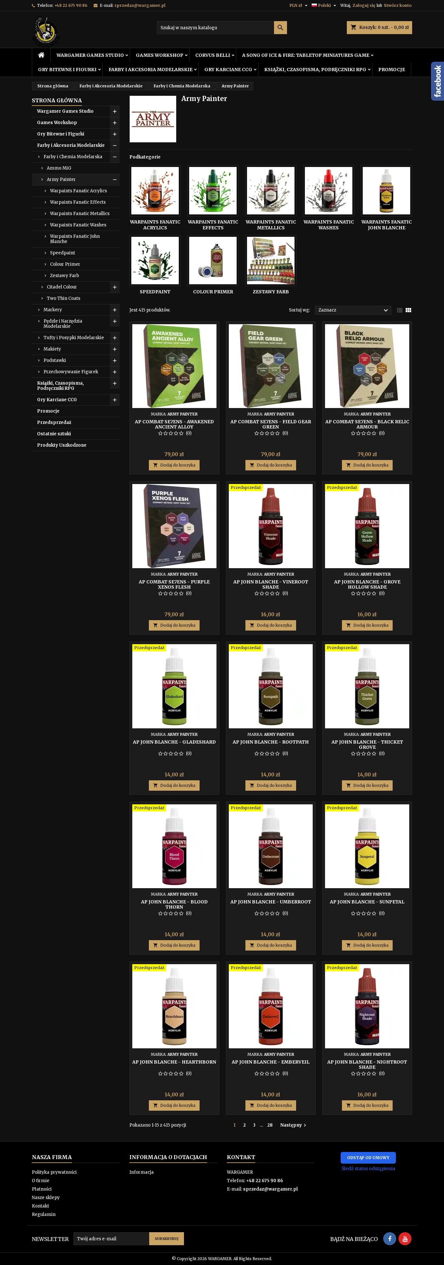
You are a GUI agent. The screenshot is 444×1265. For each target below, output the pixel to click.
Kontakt (40, 1206)
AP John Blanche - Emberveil (270, 1062)
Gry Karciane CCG (228, 69)
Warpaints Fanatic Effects (78, 202)
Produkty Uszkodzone (61, 445)
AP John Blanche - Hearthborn (174, 1062)
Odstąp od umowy (368, 1157)
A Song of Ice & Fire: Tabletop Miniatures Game (305, 55)
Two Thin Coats (63, 298)
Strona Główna (57, 100)
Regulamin (44, 1214)
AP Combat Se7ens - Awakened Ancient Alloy (174, 424)
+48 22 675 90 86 (70, 5)
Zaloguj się (364, 5)
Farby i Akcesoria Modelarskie (150, 69)
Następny (294, 1125)
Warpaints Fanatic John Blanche (75, 239)
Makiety (52, 349)
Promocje (391, 69)
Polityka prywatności (54, 1172)
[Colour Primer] (213, 260)
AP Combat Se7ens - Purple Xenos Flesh (174, 584)
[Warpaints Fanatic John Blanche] (386, 190)
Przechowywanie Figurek (71, 372)
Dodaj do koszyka (174, 465)
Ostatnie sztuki (54, 434)
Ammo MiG (59, 168)
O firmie (40, 1180)
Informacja (141, 1172)
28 (270, 1125)
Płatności (42, 1189)
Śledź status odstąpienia (368, 1168)
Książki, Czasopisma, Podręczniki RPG (315, 69)
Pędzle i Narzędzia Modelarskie (63, 323)
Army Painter (61, 179)
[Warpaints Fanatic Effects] (213, 190)
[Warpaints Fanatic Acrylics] (155, 190)
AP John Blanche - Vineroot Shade (270, 584)
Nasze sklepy (46, 1197)
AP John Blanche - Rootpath (271, 742)
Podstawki (55, 360)
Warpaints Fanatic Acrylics (78, 191)
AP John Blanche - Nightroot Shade (367, 1064)
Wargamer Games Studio (90, 55)
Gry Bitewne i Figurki (67, 69)
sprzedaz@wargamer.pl (139, 5)
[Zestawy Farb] (270, 260)
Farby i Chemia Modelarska (73, 157)
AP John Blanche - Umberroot (270, 902)
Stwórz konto (397, 5)
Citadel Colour (62, 287)
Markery (53, 310)
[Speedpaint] (155, 260)
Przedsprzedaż (54, 422)
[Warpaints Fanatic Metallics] (270, 190)
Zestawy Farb (64, 275)
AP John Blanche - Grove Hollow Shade (367, 584)
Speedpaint (62, 253)
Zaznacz (354, 310)
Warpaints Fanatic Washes (78, 225)
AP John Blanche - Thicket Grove (367, 744)
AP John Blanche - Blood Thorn (174, 904)
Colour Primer (65, 264)
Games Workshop (159, 55)
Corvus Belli (212, 55)
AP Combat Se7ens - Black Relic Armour (367, 424)
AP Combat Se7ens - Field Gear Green (270, 424)
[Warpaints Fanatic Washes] (328, 190)
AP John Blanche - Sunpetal (367, 902)
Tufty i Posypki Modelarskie (74, 337)
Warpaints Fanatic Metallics (80, 213)
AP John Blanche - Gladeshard (174, 742)
